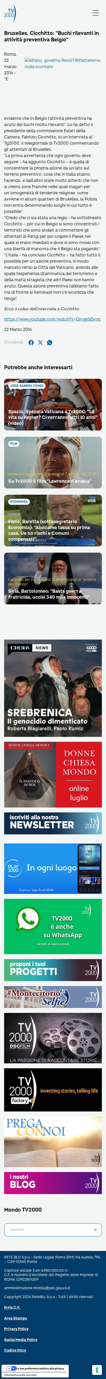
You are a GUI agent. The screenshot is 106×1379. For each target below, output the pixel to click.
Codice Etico (15, 1350)
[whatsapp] (49, 342)
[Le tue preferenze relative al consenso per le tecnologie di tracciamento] (97, 1370)
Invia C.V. (12, 1307)
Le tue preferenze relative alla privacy (40, 1368)
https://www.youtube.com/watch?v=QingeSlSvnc (52, 319)
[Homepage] (10, 13)
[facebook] (31, 342)
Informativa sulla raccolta (20, 1374)
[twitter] (40, 342)
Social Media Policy (20, 1340)
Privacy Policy (16, 1329)
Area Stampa (15, 1318)
